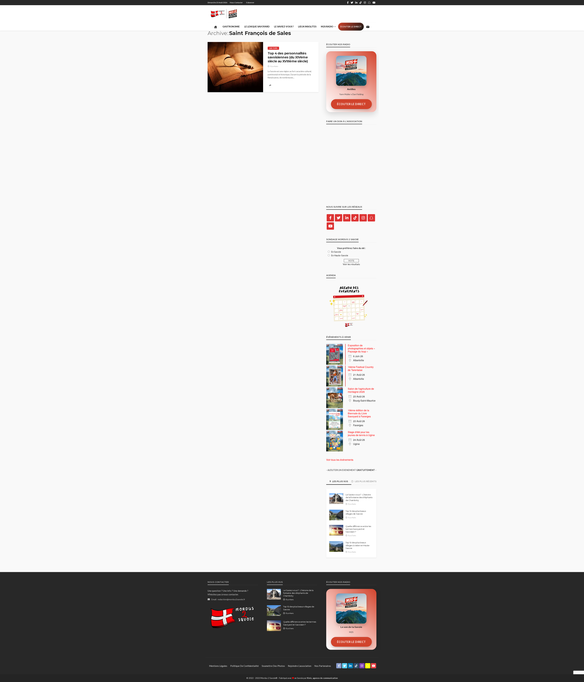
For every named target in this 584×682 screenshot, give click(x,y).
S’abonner (250, 2)
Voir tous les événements (339, 459)
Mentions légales (218, 666)
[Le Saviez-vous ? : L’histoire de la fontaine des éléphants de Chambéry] (336, 498)
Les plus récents (365, 481)
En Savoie (336, 251)
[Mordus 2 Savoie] (226, 13)
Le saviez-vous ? (284, 26)
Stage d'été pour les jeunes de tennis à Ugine (361, 433)
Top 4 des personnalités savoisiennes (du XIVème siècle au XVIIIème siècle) (288, 57)
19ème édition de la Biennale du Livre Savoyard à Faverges (359, 413)
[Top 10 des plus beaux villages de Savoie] (336, 515)
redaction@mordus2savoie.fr (231, 599)
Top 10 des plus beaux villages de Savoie (356, 512)
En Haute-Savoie (339, 255)
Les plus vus (340, 481)
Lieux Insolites (307, 26)
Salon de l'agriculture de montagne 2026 (361, 390)
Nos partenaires (322, 666)
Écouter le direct (351, 26)
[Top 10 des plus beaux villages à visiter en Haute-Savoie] (336, 546)
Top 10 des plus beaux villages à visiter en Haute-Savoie (358, 545)
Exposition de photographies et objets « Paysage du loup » (361, 348)
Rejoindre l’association (299, 666)
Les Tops (273, 48)
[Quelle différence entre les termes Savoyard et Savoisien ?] (336, 530)
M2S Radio (327, 26)
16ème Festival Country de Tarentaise (361, 368)
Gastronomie (231, 26)
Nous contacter (236, 2)
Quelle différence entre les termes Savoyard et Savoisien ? (358, 529)
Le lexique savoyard (256, 26)
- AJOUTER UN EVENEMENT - (351, 470)
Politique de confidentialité (244, 666)
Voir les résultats (351, 264)
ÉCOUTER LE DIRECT (351, 104)
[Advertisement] (321, 14)
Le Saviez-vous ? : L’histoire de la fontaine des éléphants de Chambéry (359, 497)
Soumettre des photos (273, 666)
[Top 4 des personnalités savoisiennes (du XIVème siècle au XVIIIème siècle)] (235, 67)
